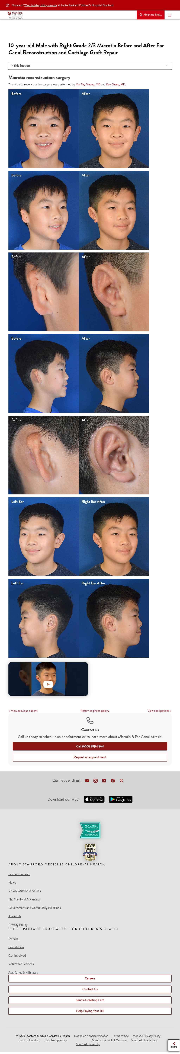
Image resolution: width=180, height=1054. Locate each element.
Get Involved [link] (17, 956)
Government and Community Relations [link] (34, 908)
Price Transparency (55, 1040)
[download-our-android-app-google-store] (121, 799)
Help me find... (152, 14)
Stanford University (88, 1044)
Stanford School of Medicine (109, 1040)
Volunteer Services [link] (21, 964)
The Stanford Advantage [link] (24, 899)
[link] (90, 746)
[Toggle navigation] (169, 15)
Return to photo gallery (95, 711)
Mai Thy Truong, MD (88, 84)
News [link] (12, 882)
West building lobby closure (40, 5)
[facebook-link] (113, 781)
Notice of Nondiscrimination (91, 1036)
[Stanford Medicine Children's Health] (71, 15)
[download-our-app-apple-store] (94, 799)
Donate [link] (13, 939)
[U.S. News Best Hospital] (90, 852)
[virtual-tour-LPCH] (87, 781)
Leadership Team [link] (19, 874)
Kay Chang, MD (115, 84)
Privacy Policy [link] (18, 925)
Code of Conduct (29, 1040)
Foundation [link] (16, 947)
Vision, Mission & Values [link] (24, 891)
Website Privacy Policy (146, 1036)
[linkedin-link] (104, 781)
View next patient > (159, 711)
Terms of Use (120, 1036)
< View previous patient (23, 711)
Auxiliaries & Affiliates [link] (23, 972)
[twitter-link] (121, 781)
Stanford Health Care (144, 1040)
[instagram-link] (96, 781)
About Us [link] (14, 916)
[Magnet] (90, 830)
